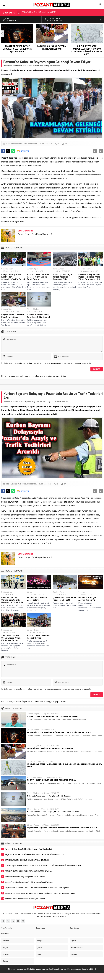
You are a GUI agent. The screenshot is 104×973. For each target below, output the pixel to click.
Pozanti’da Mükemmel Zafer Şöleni (37, 598)
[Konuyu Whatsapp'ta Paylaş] (13, 151)
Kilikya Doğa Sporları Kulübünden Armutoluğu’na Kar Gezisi (13, 276)
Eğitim (29, 309)
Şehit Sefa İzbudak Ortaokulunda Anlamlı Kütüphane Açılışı (11, 637)
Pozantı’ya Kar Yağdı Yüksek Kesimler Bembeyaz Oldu (62, 276)
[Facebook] (3, 921)
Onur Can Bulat (25, 230)
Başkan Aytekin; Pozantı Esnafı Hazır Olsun (12, 315)
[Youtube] (18, 921)
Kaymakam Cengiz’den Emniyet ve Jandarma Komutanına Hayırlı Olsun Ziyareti (62, 827)
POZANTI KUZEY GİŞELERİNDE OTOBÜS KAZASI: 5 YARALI (87, 47)
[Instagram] (13, 921)
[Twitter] (8, 921)
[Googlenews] (23, 921)
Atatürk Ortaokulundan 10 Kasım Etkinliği (39, 636)
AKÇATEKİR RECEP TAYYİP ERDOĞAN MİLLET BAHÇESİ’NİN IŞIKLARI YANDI (59, 732)
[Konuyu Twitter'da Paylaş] (8, 151)
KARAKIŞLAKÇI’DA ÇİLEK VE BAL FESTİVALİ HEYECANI (17, 47)
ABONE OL (25, 151)
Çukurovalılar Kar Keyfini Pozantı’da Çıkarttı (64, 598)
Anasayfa (6, 65)
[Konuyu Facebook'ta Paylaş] (3, 151)
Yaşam (11, 269)
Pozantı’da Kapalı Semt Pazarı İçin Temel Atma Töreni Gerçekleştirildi (89, 276)
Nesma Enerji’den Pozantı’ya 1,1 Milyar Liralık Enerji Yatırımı (53, 812)
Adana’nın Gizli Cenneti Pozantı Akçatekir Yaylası (42, 13)
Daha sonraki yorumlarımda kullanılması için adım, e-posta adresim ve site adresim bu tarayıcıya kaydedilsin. (48, 363)
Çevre (55, 269)
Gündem (14, 65)
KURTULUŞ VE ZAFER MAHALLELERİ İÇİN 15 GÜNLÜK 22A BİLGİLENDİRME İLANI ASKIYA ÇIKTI (52, 50)
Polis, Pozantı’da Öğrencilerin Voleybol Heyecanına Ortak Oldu (12, 599)
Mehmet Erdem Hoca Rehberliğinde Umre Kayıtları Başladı (53, 716)
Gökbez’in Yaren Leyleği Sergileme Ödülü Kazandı (38, 315)
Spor (36, 269)
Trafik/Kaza (31, 777)
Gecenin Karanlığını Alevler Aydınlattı (87, 598)
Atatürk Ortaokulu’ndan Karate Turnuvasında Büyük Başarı (38, 276)
